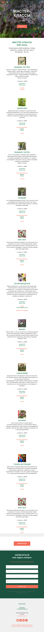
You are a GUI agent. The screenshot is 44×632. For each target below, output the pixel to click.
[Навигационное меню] (42, 2)
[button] (22, 197)
